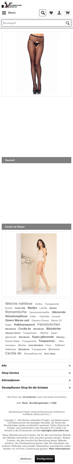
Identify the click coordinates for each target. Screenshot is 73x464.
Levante (56, 316)
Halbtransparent (25, 324)
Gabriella (45, 316)
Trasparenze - (31, 333)
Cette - (34, 316)
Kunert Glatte (12, 341)
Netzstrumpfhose (16, 316)
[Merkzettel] (51, 12)
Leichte (43, 308)
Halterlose (11, 349)
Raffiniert (60, 345)
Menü (11, 12)
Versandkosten (29, 397)
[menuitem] (8, 12)
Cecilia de (25, 328)
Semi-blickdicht (36, 345)
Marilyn (33, 307)
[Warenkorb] (67, 12)
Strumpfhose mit (33, 353)
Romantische (16, 312)
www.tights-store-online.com (55, 430)
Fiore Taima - (50, 354)
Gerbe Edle (20, 308)
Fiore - (49, 345)
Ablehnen (25, 458)
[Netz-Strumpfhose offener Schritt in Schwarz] (36, 64)
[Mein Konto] (59, 12)
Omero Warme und (17, 320)
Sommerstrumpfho (39, 312)
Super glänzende (43, 336)
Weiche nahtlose (19, 303)
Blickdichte (11, 329)
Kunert (9, 308)
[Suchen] (67, 23)
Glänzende (59, 312)
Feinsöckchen (48, 324)
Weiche (44, 333)
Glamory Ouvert (40, 320)
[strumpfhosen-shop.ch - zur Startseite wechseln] (12, 5)
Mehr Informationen (59, 448)
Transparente (52, 304)
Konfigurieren (45, 458)
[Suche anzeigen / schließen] (42, 12)
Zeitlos (39, 304)
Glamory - (61, 337)
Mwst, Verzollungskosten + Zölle (39, 403)
